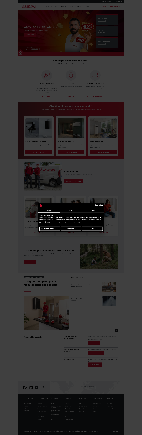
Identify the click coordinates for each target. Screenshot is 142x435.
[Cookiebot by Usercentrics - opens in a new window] (96, 205)
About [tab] (93, 210)
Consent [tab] (49, 210)
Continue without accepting (50, 228)
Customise (70, 228)
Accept (92, 228)
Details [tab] (71, 210)
